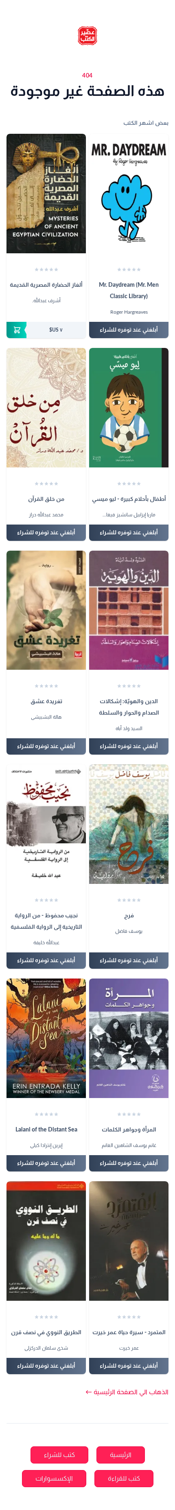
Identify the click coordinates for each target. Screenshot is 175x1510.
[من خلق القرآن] (46, 407)
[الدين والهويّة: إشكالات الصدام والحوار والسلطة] (128, 610)
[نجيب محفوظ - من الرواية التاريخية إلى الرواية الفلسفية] (46, 824)
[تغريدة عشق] (46, 610)
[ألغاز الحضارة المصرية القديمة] (46, 193)
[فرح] (128, 824)
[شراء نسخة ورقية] (46, 330)
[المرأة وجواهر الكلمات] (128, 1038)
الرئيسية (120, 1455)
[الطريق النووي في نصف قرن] (46, 1241)
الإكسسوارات (54, 1478)
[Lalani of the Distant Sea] (46, 1038)
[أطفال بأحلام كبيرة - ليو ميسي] (128, 407)
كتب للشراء (59, 1455)
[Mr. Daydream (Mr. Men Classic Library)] (128, 193)
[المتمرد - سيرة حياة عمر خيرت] (128, 1241)
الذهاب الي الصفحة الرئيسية (126, 1392)
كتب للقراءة (124, 1478)
